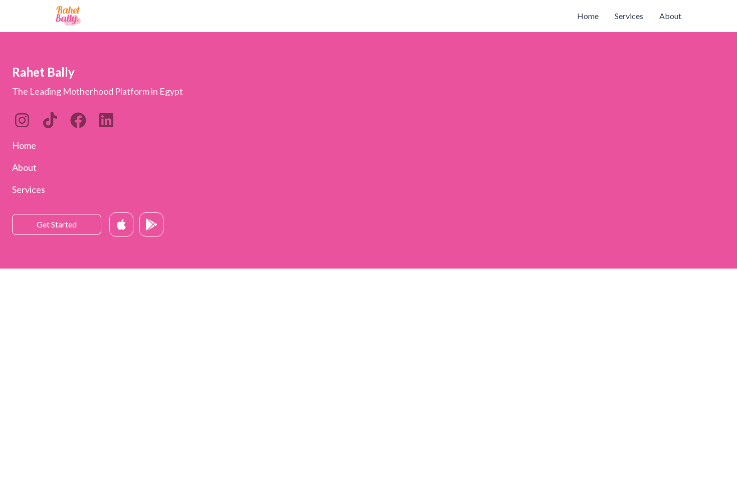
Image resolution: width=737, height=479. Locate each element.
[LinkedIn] (50, 120)
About (670, 16)
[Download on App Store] (121, 224)
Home (588, 16)
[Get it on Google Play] (151, 224)
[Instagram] (22, 120)
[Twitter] (78, 120)
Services (629, 16)
